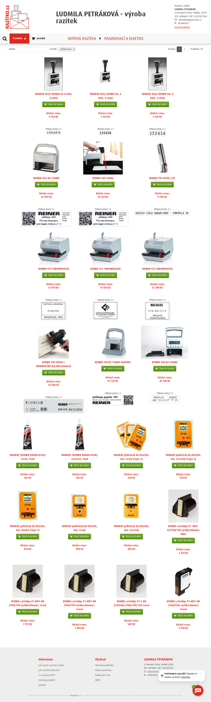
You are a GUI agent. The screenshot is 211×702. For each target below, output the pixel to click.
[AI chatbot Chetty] (197, 690)
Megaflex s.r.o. (76, 696)
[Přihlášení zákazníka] (192, 38)
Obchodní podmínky (104, 665)
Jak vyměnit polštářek (49, 670)
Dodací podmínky (103, 670)
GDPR (97, 680)
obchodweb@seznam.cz (190, 20)
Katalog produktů (47, 680)
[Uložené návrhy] (207, 38)
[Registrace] (200, 38)
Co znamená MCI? (47, 675)
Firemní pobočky (182, 27)
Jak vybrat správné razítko (51, 665)
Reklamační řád (102, 675)
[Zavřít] (201, 673)
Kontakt (42, 685)
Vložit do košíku (55, 104)
